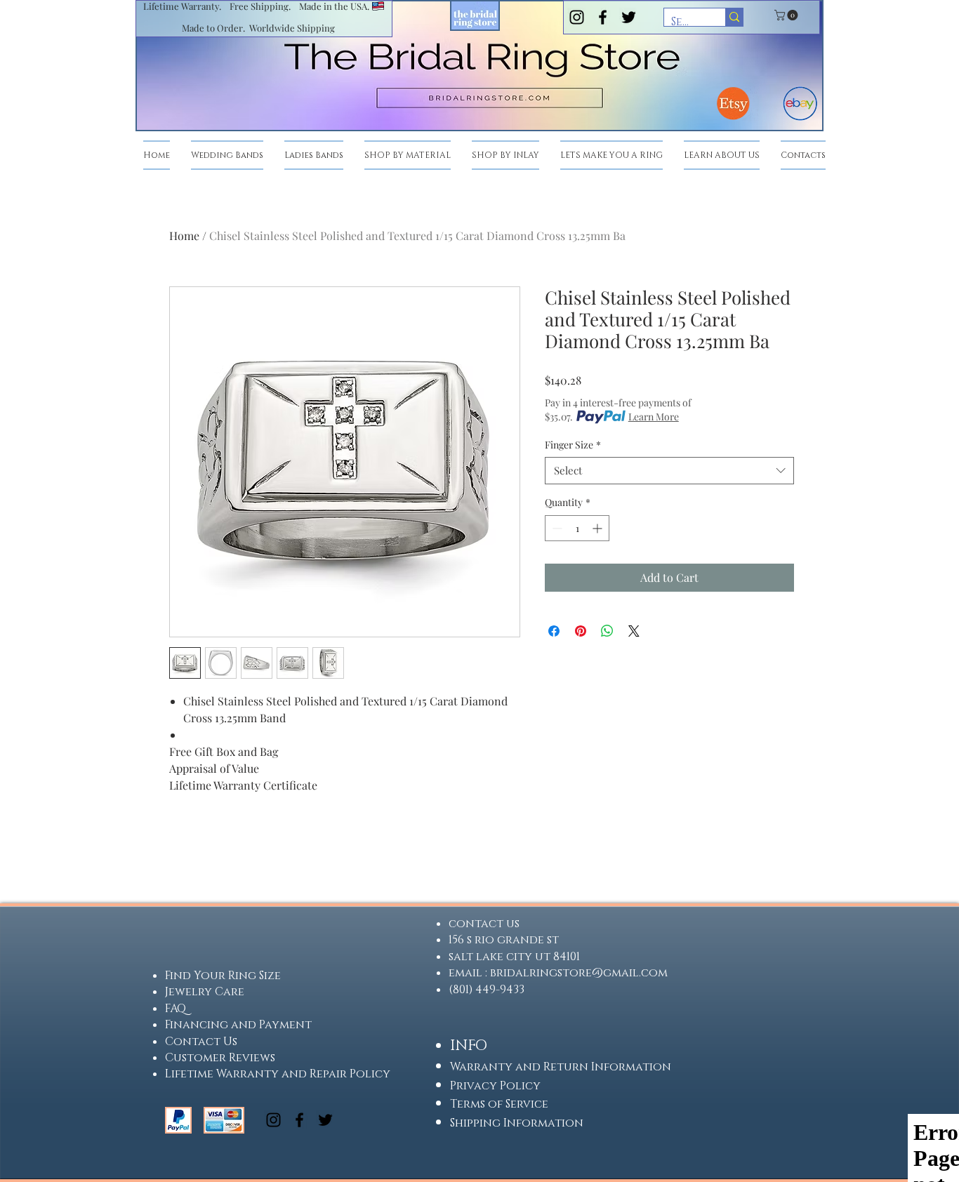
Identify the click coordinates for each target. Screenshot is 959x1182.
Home (184, 235)
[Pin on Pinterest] (580, 631)
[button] (787, 15)
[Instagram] (576, 17)
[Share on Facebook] (553, 631)
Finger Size (573, 444)
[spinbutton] (577, 528)
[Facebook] (602, 17)
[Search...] (734, 17)
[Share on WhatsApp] (607, 631)
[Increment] (598, 528)
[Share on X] (634, 631)
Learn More (653, 416)
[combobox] (669, 470)
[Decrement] (555, 528)
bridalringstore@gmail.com (579, 973)
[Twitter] (628, 17)
